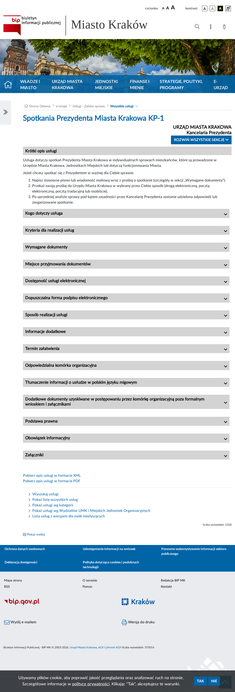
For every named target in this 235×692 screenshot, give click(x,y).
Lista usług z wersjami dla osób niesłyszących (68, 516)
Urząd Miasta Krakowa (67, 85)
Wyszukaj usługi (45, 494)
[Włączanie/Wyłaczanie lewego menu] (5, 112)
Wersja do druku (141, 622)
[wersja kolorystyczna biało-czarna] (212, 8)
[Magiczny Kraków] (176, 604)
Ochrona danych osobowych (25, 549)
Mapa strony (13, 580)
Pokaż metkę (36, 534)
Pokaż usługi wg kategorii (52, 505)
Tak (200, 681)
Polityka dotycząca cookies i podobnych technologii (111, 565)
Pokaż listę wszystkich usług (55, 500)
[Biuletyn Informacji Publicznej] (58, 604)
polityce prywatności (90, 684)
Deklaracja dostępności (21, 562)
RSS (7, 586)
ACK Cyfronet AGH (110, 647)
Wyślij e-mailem (23, 622)
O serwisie (90, 580)
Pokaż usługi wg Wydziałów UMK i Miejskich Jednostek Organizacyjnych (91, 511)
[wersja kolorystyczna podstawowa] (204, 8)
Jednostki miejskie (106, 85)
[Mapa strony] (211, 27)
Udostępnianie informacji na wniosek (109, 549)
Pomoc (87, 586)
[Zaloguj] (225, 27)
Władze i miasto (30, 85)
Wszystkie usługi (121, 106)
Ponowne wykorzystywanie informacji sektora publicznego (193, 551)
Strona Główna (39, 106)
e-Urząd (221, 85)
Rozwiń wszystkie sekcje (199, 140)
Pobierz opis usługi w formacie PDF (51, 481)
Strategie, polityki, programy (181, 85)
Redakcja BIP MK (173, 580)
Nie (214, 681)
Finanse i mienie (139, 85)
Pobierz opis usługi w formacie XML (52, 475)
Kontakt (166, 586)
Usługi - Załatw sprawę (89, 106)
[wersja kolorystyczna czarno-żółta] (220, 8)
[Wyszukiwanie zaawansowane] (197, 26)
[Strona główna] (10, 85)
